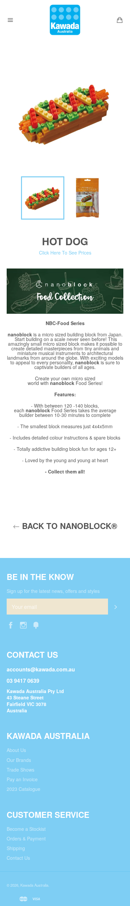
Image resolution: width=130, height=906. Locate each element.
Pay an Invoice (22, 779)
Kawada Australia (34, 885)
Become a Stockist (26, 828)
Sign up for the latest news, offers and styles (53, 591)
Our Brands (19, 760)
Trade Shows (20, 769)
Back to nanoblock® (68, 525)
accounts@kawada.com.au (41, 669)
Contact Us (18, 857)
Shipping (16, 848)
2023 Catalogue (23, 789)
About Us (16, 750)
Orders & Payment (26, 838)
